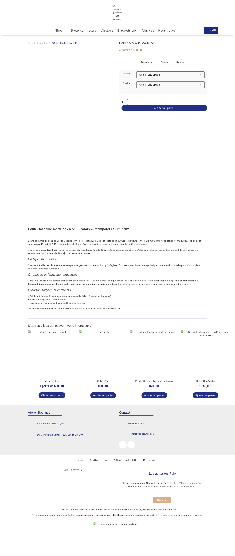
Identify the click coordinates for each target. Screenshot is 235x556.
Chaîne (126, 83)
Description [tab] (147, 62)
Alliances (148, 30)
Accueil (31, 43)
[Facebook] (123, 445)
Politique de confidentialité (125, 460)
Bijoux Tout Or (44, 43)
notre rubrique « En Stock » (110, 515)
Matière (126, 73)
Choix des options (52, 395)
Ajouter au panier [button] (103, 395)
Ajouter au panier (164, 108)
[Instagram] (131, 445)
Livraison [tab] (180, 62)
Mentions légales (150, 460)
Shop (59, 30)
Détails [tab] (164, 62)
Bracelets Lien (127, 30)
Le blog (80, 460)
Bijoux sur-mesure (84, 30)
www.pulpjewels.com (110, 308)
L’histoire (107, 30)
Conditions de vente (98, 460)
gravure (47, 299)
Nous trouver (167, 30)
